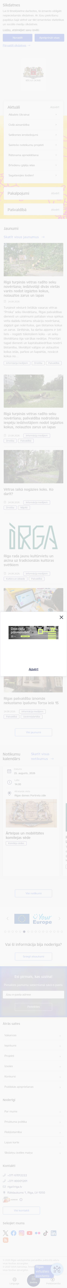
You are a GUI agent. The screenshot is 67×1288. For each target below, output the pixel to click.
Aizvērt (33, 669)
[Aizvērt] (61, 617)
